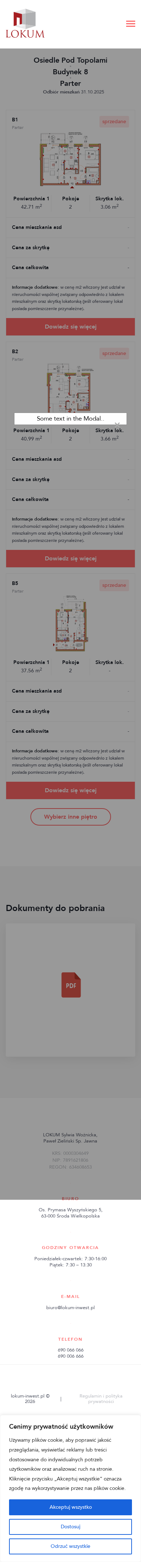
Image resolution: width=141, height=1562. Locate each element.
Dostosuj (70, 1526)
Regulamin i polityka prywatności (101, 1399)
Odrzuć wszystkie (70, 1546)
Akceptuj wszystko (71, 1507)
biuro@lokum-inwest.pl (70, 1307)
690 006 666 (71, 1356)
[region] (70, 1488)
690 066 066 (71, 1350)
